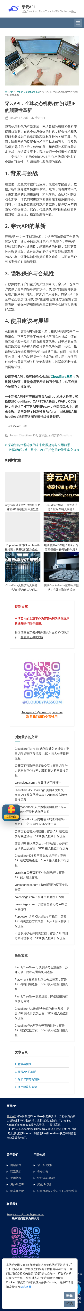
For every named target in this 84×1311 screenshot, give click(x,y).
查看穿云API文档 (32, 637)
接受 (69, 1295)
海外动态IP (17, 1184)
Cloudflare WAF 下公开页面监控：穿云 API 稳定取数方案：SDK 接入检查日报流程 (41, 1030)
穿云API (28, 6)
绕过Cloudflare (46, 1177)
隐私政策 (26, 1286)
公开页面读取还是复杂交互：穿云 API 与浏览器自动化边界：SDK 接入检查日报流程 (41, 770)
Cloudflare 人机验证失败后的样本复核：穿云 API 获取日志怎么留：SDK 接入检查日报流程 (42, 1013)
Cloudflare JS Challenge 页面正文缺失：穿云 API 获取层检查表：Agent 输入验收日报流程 (41, 794)
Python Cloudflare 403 (28, 92)
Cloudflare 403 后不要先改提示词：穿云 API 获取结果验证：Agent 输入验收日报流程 (42, 860)
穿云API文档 (45, 1165)
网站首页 (15, 1165)
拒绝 (69, 1303)
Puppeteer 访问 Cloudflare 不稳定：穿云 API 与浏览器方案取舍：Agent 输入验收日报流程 (42, 921)
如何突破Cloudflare (60, 435)
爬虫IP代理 (44, 1184)
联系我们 (15, 1171)
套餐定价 (42, 1171)
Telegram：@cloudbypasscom (42, 712)
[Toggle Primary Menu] (78, 23)
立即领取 (11, 816)
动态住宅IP (57, 1129)
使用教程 (15, 1177)
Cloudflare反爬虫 (63, 376)
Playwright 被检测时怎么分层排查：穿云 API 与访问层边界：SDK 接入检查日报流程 (41, 984)
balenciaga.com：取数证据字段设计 (38, 782)
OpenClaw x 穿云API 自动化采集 (57, 1190)
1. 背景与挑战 (23, 1064)
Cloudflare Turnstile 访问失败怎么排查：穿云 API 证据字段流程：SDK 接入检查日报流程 (42, 753)
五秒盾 (43, 435)
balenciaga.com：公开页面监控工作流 (39, 897)
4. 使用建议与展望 (26, 1086)
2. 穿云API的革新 (25, 1071)
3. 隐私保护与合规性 (27, 1079)
